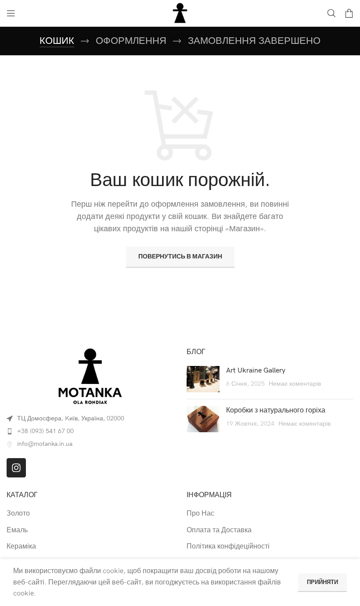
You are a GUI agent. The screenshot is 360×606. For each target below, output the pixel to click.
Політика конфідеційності (228, 546)
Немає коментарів (295, 383)
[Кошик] (349, 13)
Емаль (17, 530)
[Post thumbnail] (203, 379)
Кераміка (21, 546)
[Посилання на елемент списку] (90, 431)
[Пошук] (331, 13)
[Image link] (90, 376)
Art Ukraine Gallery (255, 370)
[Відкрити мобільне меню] (11, 13)
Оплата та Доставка (219, 530)
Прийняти (322, 582)
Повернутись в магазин (180, 256)
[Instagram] (16, 467)
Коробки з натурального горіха (275, 410)
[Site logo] (180, 13)
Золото (18, 513)
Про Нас (200, 513)
